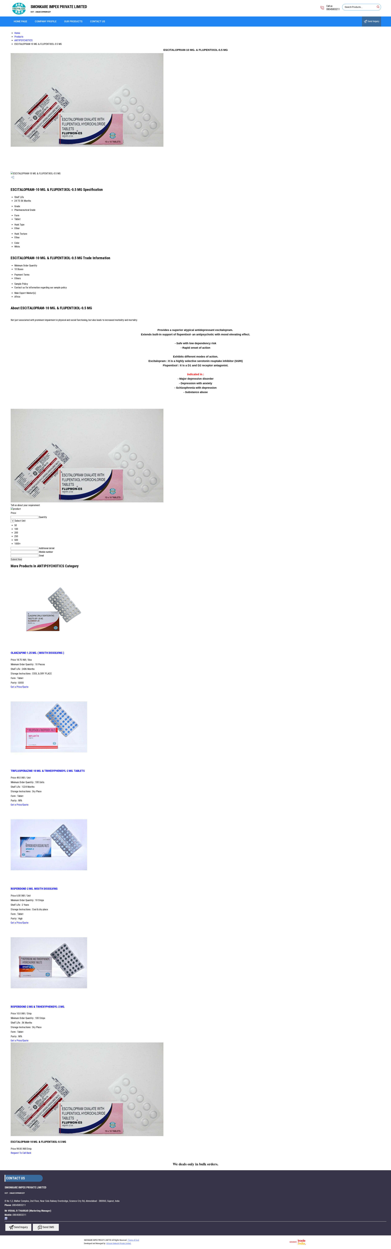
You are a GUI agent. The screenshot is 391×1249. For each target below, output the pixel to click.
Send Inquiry (373, 21)
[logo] (19, 14)
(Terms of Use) (133, 1240)
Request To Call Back (21, 1152)
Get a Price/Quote (19, 686)
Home (17, 33)
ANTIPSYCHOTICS (23, 40)
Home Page (20, 21)
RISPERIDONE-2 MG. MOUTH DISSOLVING (34, 888)
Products (18, 36)
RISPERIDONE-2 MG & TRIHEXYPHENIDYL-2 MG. (38, 1006)
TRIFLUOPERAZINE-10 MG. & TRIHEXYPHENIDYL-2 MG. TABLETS (48, 771)
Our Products (73, 21)
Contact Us (97, 21)
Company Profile (46, 21)
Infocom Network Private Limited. (118, 1243)
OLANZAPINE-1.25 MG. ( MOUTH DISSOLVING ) (37, 653)
